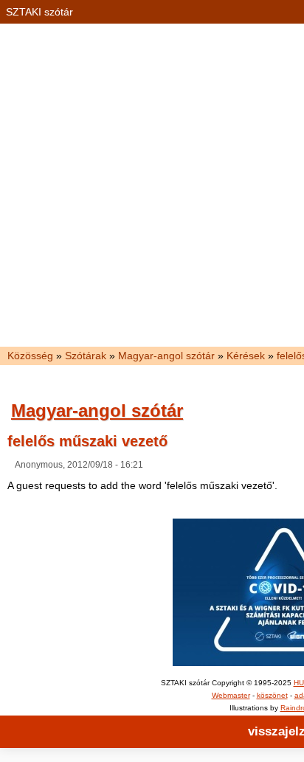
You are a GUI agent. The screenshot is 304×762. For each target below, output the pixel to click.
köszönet (272, 695)
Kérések (246, 355)
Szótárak (85, 355)
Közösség (30, 355)
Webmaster (231, 695)
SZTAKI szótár (39, 12)
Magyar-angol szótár (166, 355)
